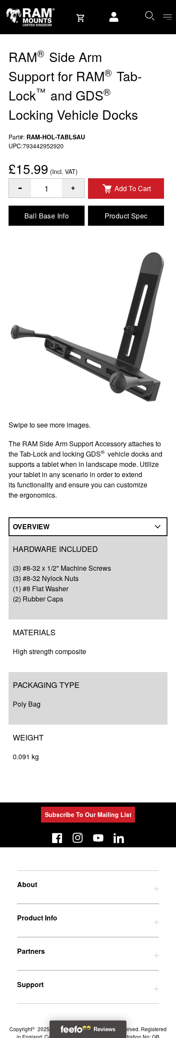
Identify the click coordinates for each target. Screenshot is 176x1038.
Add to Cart (132, 188)
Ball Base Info (46, 216)
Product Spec (126, 216)
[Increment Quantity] (20, 188)
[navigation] (167, 17)
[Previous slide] (29, 519)
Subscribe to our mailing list (88, 814)
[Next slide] (146, 519)
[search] (149, 15)
